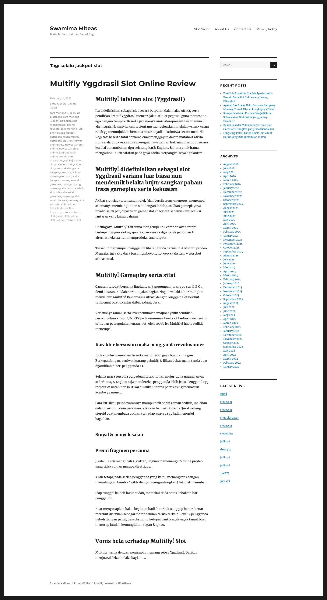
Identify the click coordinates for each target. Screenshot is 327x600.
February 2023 (232, 327)
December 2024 (232, 239)
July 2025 (228, 212)
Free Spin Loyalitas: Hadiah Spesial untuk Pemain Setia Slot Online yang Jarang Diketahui (248, 97)
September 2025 (233, 204)
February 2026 (232, 184)
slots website (72, 212)
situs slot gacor (229, 417)
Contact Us (242, 29)
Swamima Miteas (73, 28)
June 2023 (229, 311)
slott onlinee (57, 219)
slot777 (224, 473)
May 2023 (229, 315)
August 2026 (231, 164)
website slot (73, 219)
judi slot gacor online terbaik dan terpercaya (63, 156)
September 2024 (233, 251)
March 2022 (230, 358)
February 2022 (232, 362)
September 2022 (233, 346)
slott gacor (56, 216)
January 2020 (231, 366)
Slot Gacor (201, 29)
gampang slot (58, 140)
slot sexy (73, 200)
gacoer (70, 132)
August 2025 (230, 208)
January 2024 (231, 283)
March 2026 (230, 180)
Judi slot (225, 481)
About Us (222, 29)
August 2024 (230, 255)
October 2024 (231, 247)
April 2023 (229, 319)
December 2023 (232, 287)
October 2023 (231, 295)
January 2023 (231, 331)
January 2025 (231, 235)
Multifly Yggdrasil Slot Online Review (123, 83)
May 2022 (229, 350)
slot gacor (226, 401)
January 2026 (231, 188)
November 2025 (232, 196)
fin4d (223, 394)
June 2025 (229, 216)
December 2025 (232, 192)
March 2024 (230, 275)
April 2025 (229, 223)
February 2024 (232, 279)
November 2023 (232, 291)
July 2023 (228, 307)
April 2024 (229, 271)
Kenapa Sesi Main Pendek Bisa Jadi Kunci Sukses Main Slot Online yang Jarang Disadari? (247, 117)
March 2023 (230, 323)
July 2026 (229, 168)
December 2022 (232, 335)
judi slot (225, 441)
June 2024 (229, 263)
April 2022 (229, 354)
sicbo (70, 164)
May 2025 (229, 219)
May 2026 (229, 172)
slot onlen (56, 192)
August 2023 (230, 303)
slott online (71, 216)
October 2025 (231, 200)
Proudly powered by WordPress (112, 583)
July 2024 (228, 259)
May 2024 (229, 267)
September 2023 (233, 299)
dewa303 (225, 449)
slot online (226, 433)
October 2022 (231, 343)
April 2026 (229, 176)
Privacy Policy (267, 29)
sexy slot (60, 164)
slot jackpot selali (72, 188)
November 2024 (232, 243)
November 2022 (232, 339)
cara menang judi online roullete (63, 124)
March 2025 (230, 227)
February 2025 (232, 231)
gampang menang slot (64, 136)
